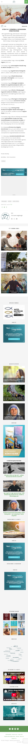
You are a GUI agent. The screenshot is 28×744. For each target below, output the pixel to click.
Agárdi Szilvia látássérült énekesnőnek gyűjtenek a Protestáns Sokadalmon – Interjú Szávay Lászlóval (14, 270)
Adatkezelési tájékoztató (9, 736)
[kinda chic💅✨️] (6, 631)
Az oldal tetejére (21, 742)
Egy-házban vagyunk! (8, 718)
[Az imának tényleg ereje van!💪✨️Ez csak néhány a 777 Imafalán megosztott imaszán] (14, 624)
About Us (22, 736)
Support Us (14, 738)
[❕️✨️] (14, 616)
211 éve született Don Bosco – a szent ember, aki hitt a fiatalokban (14, 291)
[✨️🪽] (14, 631)
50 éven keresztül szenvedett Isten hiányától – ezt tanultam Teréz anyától (13, 417)
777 (5, 26)
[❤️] (6, 616)
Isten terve (16, 201)
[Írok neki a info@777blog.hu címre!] (16, 219)
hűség (9, 201)
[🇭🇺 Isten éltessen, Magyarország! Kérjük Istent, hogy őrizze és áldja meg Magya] (21, 631)
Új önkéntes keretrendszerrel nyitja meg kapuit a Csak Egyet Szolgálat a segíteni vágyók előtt (14, 249)
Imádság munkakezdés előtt (10, 535)
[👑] (6, 624)
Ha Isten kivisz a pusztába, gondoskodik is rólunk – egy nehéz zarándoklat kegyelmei (14, 398)
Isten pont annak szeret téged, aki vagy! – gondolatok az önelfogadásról (13, 380)
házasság (4, 201)
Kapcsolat (20, 734)
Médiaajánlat (8, 734)
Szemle (3, 161)
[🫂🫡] (21, 616)
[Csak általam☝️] (21, 624)
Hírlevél (17, 736)
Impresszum (14, 734)
